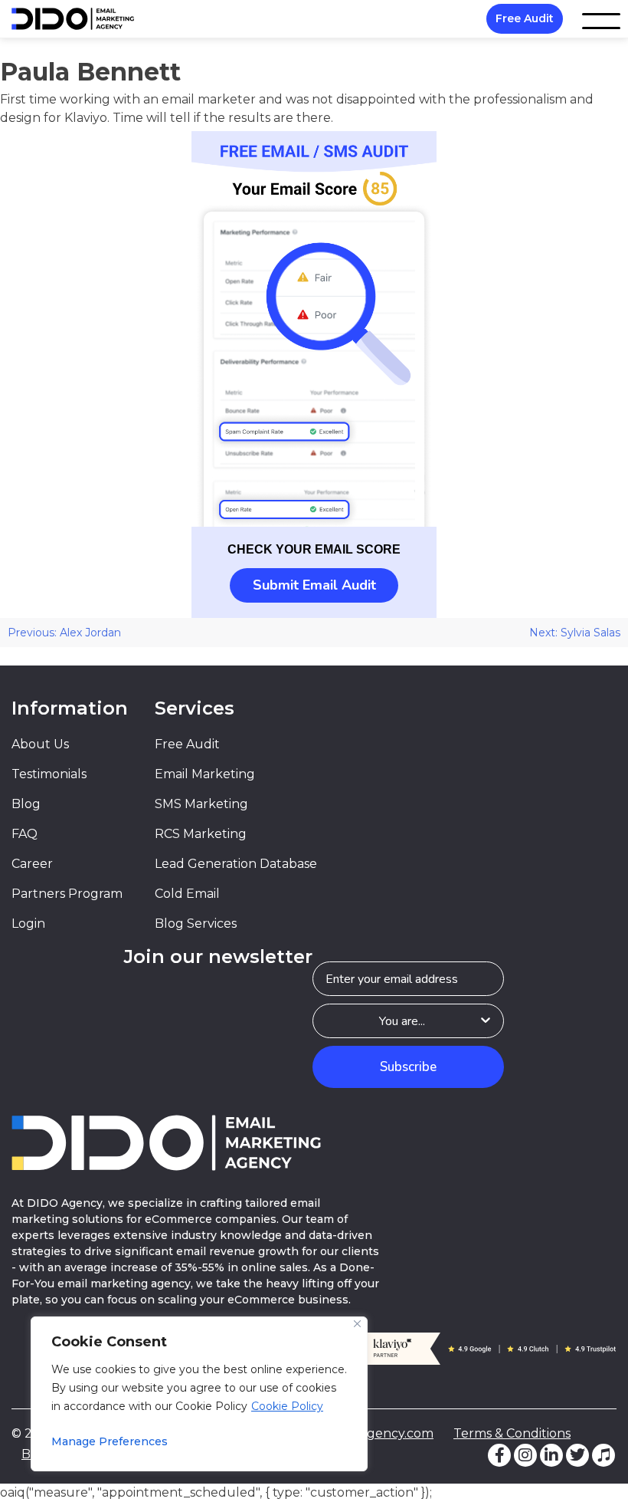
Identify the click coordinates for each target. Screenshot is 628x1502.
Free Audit (525, 18)
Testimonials (49, 774)
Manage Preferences (109, 1441)
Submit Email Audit (314, 585)
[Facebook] (499, 1455)
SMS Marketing (201, 804)
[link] (314, 329)
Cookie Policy (287, 1406)
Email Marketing (205, 774)
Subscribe (408, 1067)
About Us (40, 744)
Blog (26, 804)
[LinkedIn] (551, 1455)
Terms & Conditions (512, 1433)
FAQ (24, 834)
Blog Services (196, 923)
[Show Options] (485, 1020)
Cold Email (187, 893)
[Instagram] (525, 1455)
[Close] (357, 1323)
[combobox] (401, 1020)
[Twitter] (577, 1455)
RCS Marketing (201, 834)
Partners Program (67, 893)
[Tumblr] (603, 1455)
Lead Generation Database (236, 863)
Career (32, 863)
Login (28, 923)
